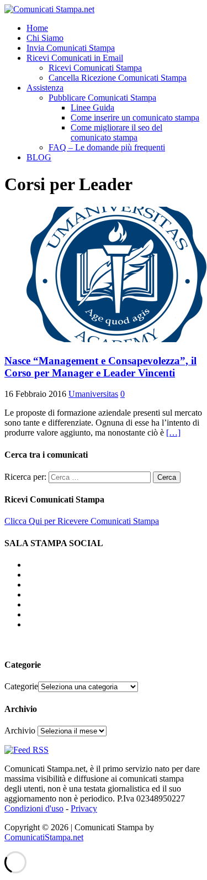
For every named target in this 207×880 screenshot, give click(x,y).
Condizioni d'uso (33, 808)
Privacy (84, 808)
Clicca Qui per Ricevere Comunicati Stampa (81, 521)
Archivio (19, 730)
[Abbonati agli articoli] (26, 750)
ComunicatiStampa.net (43, 837)
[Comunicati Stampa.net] (49, 9)
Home (37, 28)
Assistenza (44, 87)
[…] (173, 432)
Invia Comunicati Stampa (70, 48)
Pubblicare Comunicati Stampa (102, 97)
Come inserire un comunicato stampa (135, 117)
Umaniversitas (93, 394)
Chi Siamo (44, 38)
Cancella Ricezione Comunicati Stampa (118, 77)
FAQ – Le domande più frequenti (107, 147)
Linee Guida (92, 107)
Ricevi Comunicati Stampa (95, 67)
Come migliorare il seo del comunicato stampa (116, 132)
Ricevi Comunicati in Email (74, 57)
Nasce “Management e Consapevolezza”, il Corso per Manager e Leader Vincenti (100, 367)
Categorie (21, 686)
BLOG (38, 157)
